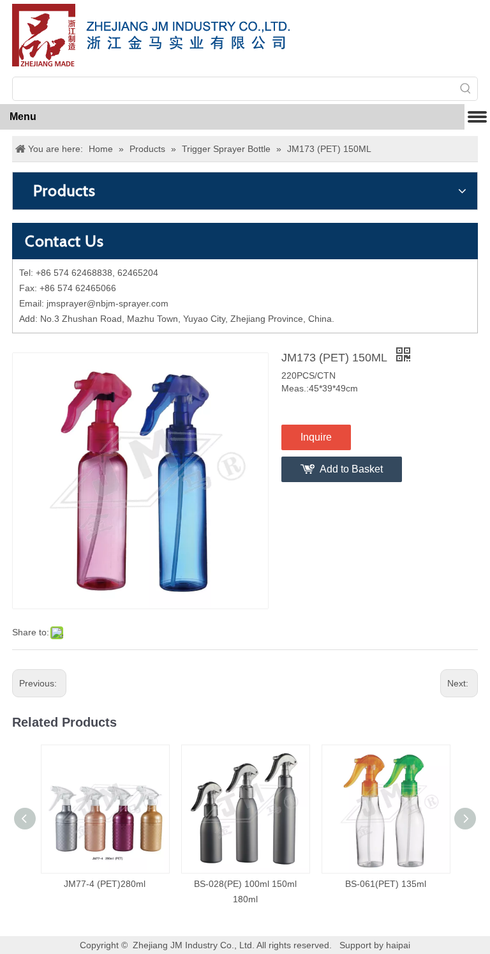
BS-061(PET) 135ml (385, 884)
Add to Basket (351, 469)
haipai (398, 945)
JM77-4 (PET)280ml (104, 884)
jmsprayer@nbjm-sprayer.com (107, 303)
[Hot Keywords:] (465, 88)
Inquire (316, 437)
